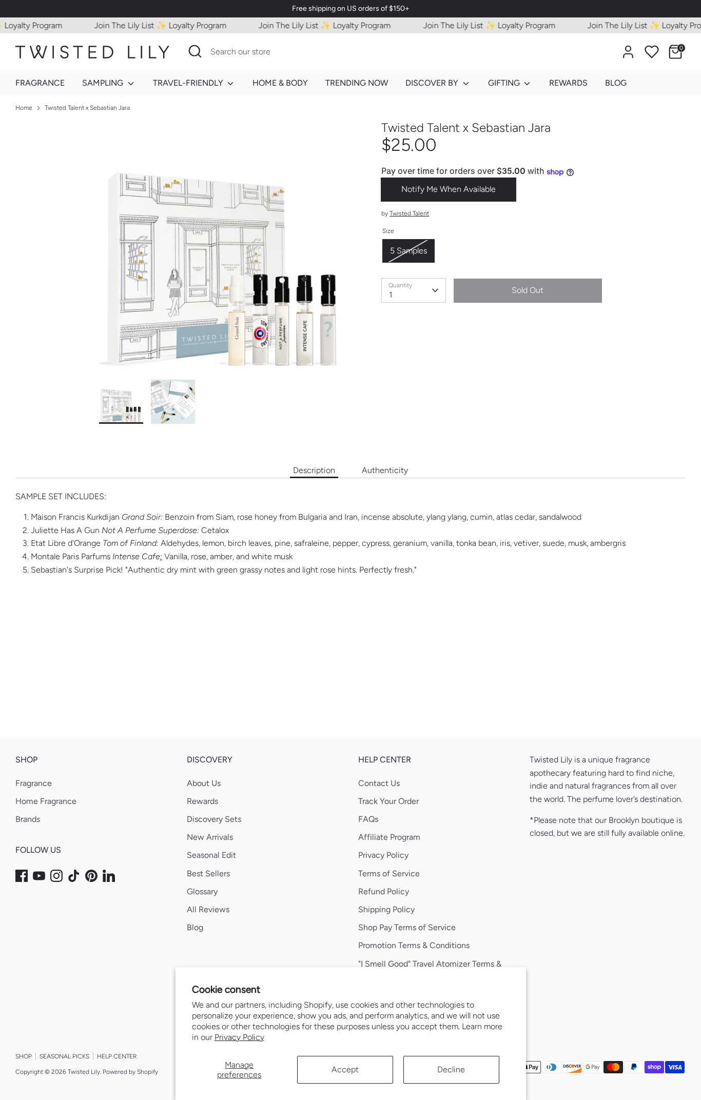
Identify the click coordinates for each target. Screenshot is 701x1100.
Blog (195, 927)
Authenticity (385, 470)
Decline (451, 1069)
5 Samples (408, 251)
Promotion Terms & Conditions (414, 945)
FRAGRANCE (40, 83)
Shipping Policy (386, 909)
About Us (204, 783)
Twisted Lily (84, 1071)
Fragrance (33, 783)
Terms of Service (389, 873)
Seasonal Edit (211, 855)
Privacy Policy (239, 1037)
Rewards (202, 801)
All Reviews (208, 909)
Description (314, 470)
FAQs (368, 819)
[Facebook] (21, 876)
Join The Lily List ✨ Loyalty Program (147, 25)
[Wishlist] (651, 52)
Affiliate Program (389, 837)
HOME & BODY (280, 83)
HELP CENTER (117, 1056)
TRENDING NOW (356, 83)
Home (23, 107)
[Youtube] (39, 876)
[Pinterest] (91, 876)
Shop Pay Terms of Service (407, 927)
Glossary (202, 891)
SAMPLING (103, 83)
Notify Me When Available (448, 189)
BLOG (616, 83)
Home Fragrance (45, 801)
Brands (27, 819)
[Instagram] (56, 876)
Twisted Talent (409, 213)
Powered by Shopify (130, 1071)
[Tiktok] (74, 876)
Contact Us (379, 783)
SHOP (23, 1056)
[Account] (628, 52)
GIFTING (505, 83)
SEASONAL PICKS (64, 1056)
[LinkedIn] (109, 876)
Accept (345, 1069)
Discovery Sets (214, 819)
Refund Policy (383, 891)
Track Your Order (388, 801)
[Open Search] (195, 51)
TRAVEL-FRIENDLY (189, 83)
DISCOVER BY (432, 83)
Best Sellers (208, 873)
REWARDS (568, 83)
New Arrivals (210, 837)
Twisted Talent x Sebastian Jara (87, 107)
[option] (224, 250)
